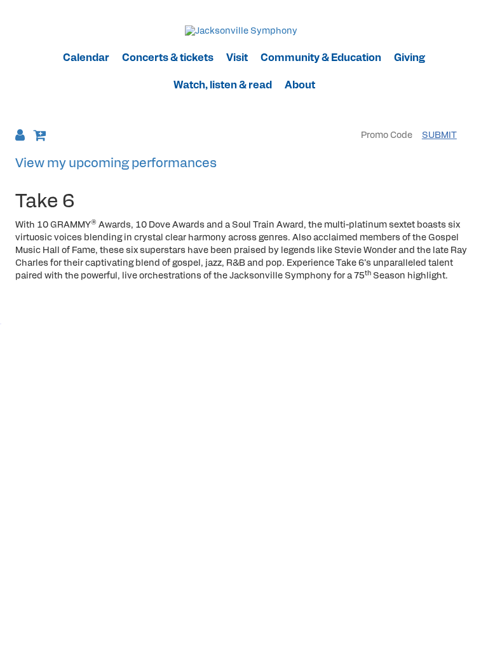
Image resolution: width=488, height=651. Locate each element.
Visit (237, 58)
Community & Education (321, 58)
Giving (409, 58)
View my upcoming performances (116, 164)
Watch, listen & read (222, 86)
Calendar (86, 58)
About (300, 86)
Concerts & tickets (168, 58)
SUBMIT (439, 135)
